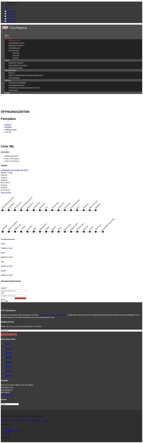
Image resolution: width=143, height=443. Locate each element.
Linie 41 (3, 243)
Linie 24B (8, 348)
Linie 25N (15, 53)
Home (7, 35)
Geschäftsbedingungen (17, 85)
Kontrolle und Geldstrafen (17, 83)
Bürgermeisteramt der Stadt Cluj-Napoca (53, 315)
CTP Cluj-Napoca (7, 395)
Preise (7, 60)
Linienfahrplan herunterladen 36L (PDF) (15, 170)
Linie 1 (2, 261)
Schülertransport (14, 48)
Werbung (12, 73)
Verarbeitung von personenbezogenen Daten (24, 88)
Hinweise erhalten (20, 298)
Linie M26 (8, 353)
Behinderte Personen (16, 45)
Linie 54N (15, 55)
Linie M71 (8, 366)
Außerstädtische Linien (17, 43)
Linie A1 (8, 344)
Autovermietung (14, 78)
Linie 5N (15, 58)
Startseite (8, 124)
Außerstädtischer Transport (18, 65)
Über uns (8, 80)
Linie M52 (8, 376)
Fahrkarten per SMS (15, 68)
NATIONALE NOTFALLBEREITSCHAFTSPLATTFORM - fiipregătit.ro (25, 420)
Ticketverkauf (13, 90)
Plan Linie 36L (6, 192)
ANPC (7, 8)
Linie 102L (3, 270)
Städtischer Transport (16, 63)
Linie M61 (8, 371)
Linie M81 (8, 357)
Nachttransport (14, 50)
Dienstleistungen (10, 70)
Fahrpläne (8, 38)
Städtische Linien (15, 40)
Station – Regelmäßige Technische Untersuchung (26, 75)
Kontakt (7, 93)
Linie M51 (8, 362)
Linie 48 (3, 252)
